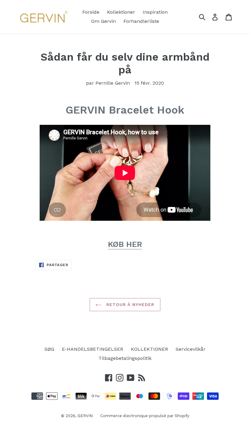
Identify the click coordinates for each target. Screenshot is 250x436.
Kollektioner (121, 12)
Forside (90, 12)
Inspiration (155, 12)
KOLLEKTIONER (149, 349)
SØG (49, 349)
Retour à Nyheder (129, 304)
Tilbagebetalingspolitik (125, 358)
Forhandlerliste (141, 21)
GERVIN (85, 415)
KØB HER (125, 244)
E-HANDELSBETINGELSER (92, 349)
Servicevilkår (190, 349)
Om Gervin (103, 21)
